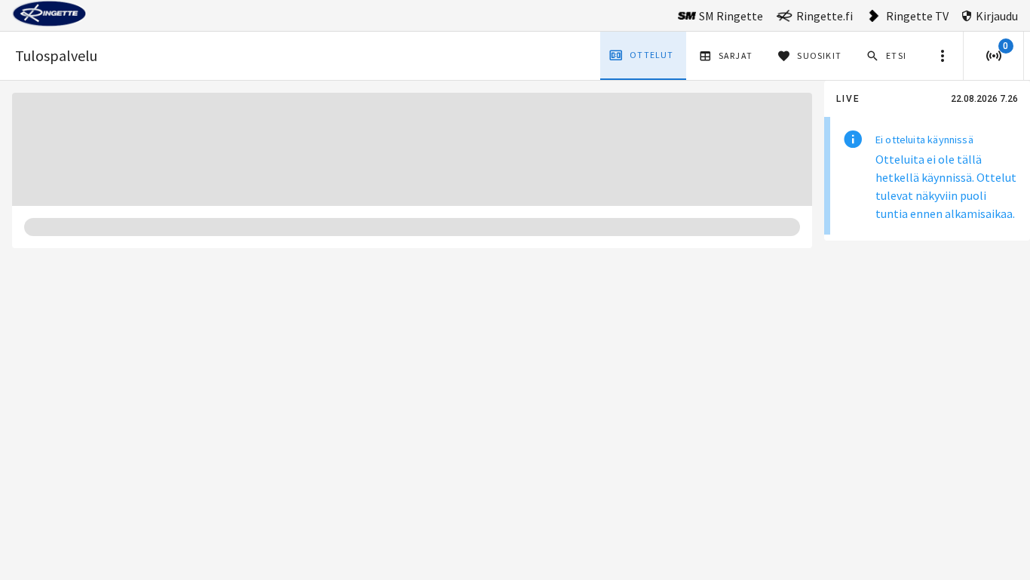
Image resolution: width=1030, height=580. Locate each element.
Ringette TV (917, 15)
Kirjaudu (997, 15)
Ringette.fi (824, 15)
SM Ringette (731, 15)
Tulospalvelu (56, 55)
